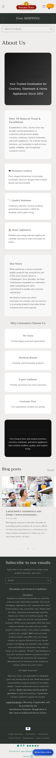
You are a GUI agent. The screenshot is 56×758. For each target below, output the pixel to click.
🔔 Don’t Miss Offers (43, 752)
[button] (3, 6)
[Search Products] (51, 29)
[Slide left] (22, 549)
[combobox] (28, 29)
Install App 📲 (50, 6)
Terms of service (14, 738)
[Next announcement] (53, 18)
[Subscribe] (48, 580)
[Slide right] (34, 549)
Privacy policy (43, 734)
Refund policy (30, 734)
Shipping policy (28, 738)
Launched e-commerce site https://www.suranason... (23, 513)
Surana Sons (18, 734)
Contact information (43, 738)
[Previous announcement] (3, 18)
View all (50, 470)
